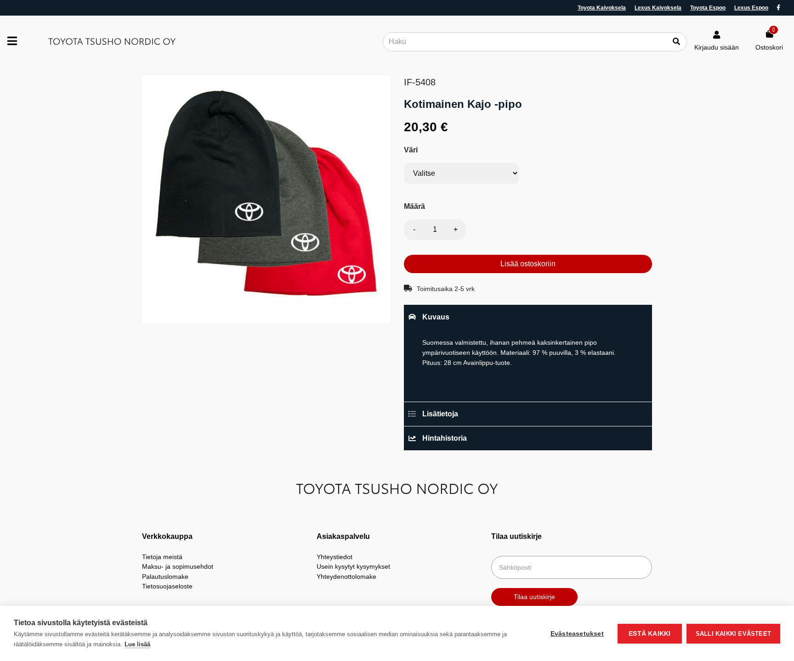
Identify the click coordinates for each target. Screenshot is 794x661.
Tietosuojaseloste (167, 586)
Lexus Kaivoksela (658, 8)
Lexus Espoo (751, 8)
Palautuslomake (165, 576)
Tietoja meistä (162, 556)
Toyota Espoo (708, 8)
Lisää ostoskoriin (528, 264)
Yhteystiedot (334, 556)
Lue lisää (137, 644)
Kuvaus (435, 317)
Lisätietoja (440, 414)
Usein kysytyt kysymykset (353, 566)
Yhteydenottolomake (346, 576)
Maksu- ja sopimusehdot (177, 566)
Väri (411, 150)
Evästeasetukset (577, 633)
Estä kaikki (649, 633)
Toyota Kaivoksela (602, 8)
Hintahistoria (444, 438)
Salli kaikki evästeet (733, 633)
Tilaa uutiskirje (534, 596)
